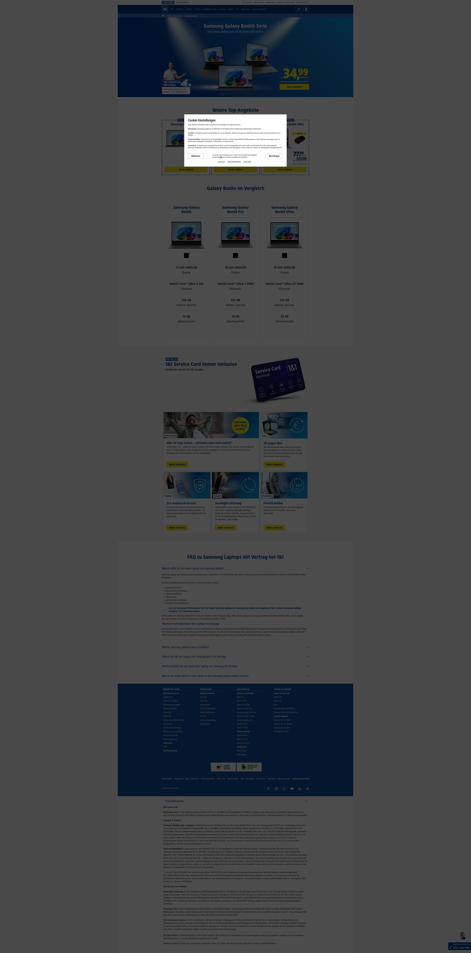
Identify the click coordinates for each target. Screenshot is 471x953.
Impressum (221, 162)
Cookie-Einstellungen (202, 120)
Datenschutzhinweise (234, 162)
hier (221, 157)
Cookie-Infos (247, 162)
